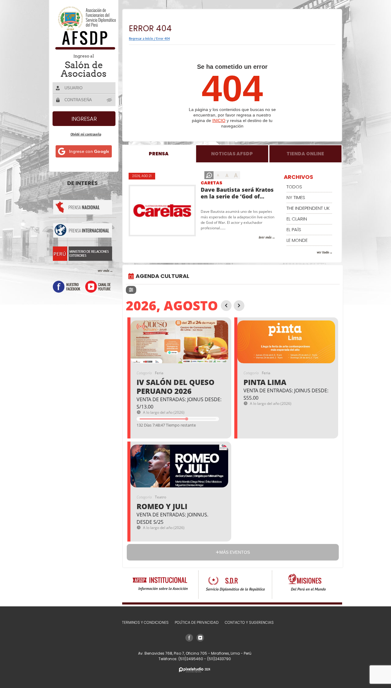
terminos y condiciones (145, 622)
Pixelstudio (194, 669)
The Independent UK (308, 208)
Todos (294, 186)
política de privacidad (197, 622)
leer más (265, 237)
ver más (103, 270)
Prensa (159, 153)
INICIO (218, 120)
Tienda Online (305, 153)
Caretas (211, 183)
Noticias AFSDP (232, 153)
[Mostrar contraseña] (110, 100)
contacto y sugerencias (249, 622)
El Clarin (297, 219)
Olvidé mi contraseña (86, 134)
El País (294, 229)
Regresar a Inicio (141, 38)
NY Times (296, 197)
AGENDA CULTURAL (162, 276)
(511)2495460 (191, 658)
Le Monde (297, 240)
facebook (66, 287)
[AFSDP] (84, 47)
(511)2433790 (219, 658)
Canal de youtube (98, 287)
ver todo (323, 252)
